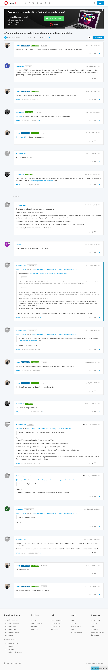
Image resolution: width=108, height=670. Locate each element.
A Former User (21, 154)
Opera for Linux (10, 629)
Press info (94, 623)
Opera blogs (55, 623)
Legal (73, 615)
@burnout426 (46, 133)
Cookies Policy (76, 626)
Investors (94, 629)
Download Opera (55, 18)
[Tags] (33, 3)
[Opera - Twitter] (8, 663)
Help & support (56, 620)
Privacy (73, 623)
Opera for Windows (13, 37)
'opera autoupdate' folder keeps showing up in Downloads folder (55, 269)
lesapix (18, 244)
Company (95, 615)
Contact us (95, 635)
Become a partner (97, 632)
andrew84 (19, 509)
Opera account (36, 623)
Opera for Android (11, 643)
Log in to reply (98, 37)
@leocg (39, 112)
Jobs (92, 626)
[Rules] (45, 3)
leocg (18, 45)
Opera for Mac (10, 627)
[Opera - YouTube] (12, 663)
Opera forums (56, 626)
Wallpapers (35, 626)
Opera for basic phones (13, 652)
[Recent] (30, 3)
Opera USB (9, 635)
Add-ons (34, 620)
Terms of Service (76, 632)
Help (53, 615)
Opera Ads (35, 629)
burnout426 (20, 112)
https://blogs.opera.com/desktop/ (41, 180)
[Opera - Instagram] (20, 663)
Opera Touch (9, 649)
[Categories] (26, 3)
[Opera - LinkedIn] (16, 663)
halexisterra (20, 66)
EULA (72, 629)
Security (73, 620)
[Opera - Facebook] (4, 663)
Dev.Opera (54, 629)
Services (35, 615)
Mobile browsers (9, 639)
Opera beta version (12, 632)
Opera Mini (9, 646)
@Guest (45, 45)
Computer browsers (11, 620)
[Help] (49, 3)
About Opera (95, 620)
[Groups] (41, 3)
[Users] (37, 3)
